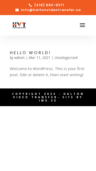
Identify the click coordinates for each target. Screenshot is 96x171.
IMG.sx (48, 100)
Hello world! (30, 53)
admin (19, 57)
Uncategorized (66, 57)
